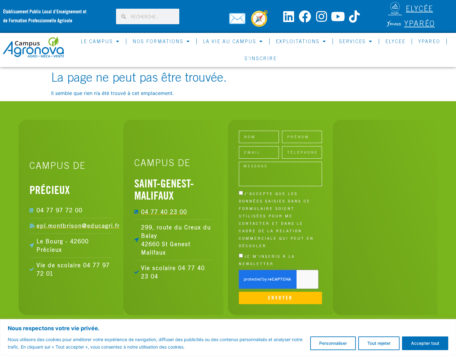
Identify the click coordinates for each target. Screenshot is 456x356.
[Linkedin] (288, 16)
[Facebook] (304, 16)
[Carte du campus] (260, 21)
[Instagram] (321, 16)
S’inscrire (260, 58)
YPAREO (429, 41)
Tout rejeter (379, 343)
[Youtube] (337, 16)
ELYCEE (395, 41)
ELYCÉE (419, 8)
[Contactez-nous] (238, 21)
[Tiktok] (354, 16)
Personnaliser (333, 343)
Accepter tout (425, 343)
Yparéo (419, 23)
